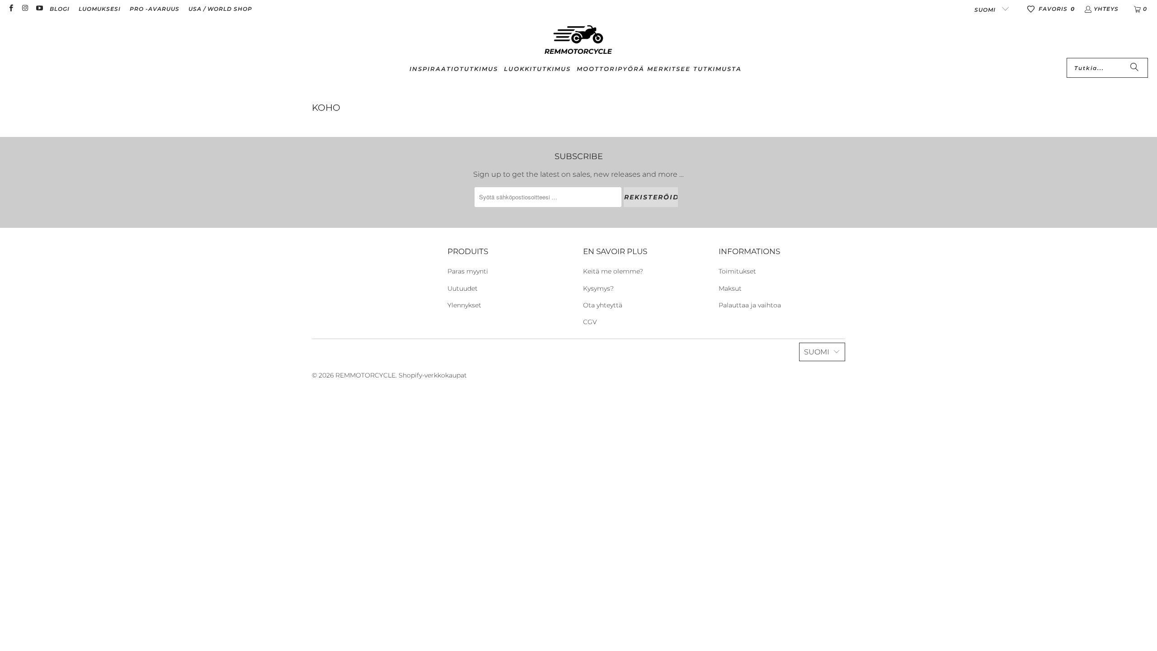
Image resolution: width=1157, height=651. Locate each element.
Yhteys (1106, 8)
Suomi (985, 9)
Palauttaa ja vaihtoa (750, 305)
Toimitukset (737, 271)
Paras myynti (467, 271)
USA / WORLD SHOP (220, 8)
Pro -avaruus (154, 8)
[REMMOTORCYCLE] (578, 40)
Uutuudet (462, 288)
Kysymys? (598, 288)
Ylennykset (464, 305)
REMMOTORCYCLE (365, 375)
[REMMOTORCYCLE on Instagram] (24, 8)
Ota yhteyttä (602, 305)
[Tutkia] (1134, 68)
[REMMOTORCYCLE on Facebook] (10, 8)
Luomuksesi (100, 8)
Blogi (60, 8)
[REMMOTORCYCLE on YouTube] (39, 8)
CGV (590, 322)
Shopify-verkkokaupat (433, 375)
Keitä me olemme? (613, 271)
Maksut (730, 288)
